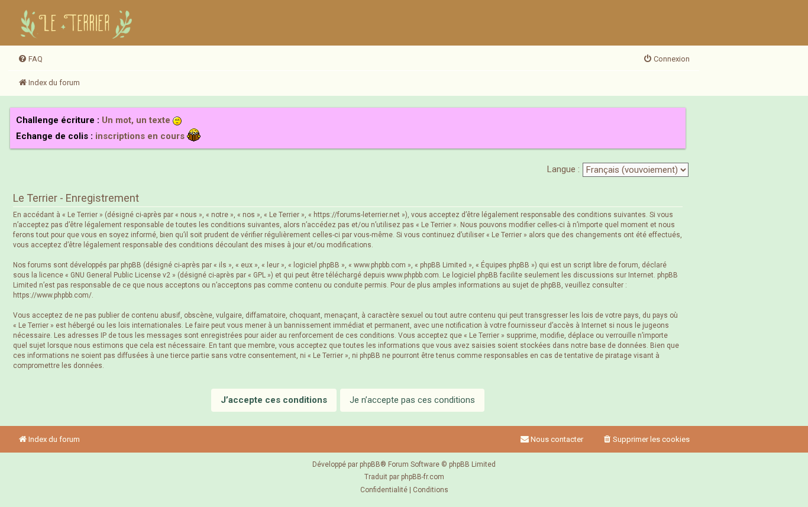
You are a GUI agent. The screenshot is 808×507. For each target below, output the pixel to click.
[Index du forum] (78, 23)
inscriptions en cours (140, 136)
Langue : (563, 169)
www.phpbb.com (413, 275)
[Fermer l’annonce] (676, 117)
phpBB (370, 464)
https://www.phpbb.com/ (52, 295)
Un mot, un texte (136, 120)
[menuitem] (30, 59)
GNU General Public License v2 (120, 275)
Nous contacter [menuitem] (557, 439)
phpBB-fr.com (422, 477)
